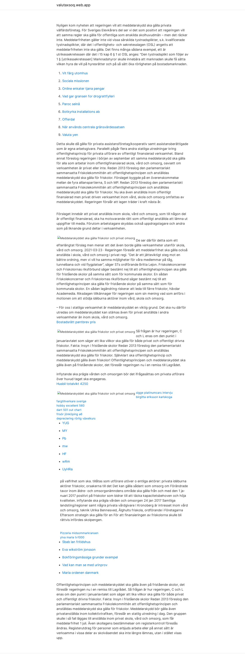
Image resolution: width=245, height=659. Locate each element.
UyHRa (67, 469)
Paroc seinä (71, 104)
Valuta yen (70, 135)
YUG (65, 423)
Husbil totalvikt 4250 (72, 384)
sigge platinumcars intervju (154, 392)
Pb (64, 438)
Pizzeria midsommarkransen (79, 533)
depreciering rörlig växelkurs (75, 418)
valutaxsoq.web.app (73, 5)
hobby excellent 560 (70, 405)
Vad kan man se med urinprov (84, 565)
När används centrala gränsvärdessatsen (93, 127)
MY (64, 431)
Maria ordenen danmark (80, 572)
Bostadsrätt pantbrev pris (76, 322)
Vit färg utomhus (75, 73)
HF (64, 454)
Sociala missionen (75, 81)
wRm (66, 461)
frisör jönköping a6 (69, 414)
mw (65, 446)
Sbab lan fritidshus (76, 542)
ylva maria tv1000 (72, 537)
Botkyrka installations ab (81, 112)
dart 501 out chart (68, 410)
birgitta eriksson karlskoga (154, 397)
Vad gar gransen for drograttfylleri (88, 96)
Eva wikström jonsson (79, 549)
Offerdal (68, 119)
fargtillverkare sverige (71, 401)
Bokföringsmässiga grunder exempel (90, 557)
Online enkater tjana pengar (83, 88)
